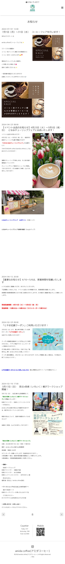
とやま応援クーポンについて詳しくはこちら (15, 370)
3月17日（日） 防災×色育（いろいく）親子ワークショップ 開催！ (33, 388)
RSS (33, 557)
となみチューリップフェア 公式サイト (14, 220)
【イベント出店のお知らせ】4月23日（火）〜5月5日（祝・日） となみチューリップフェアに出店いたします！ (32, 129)
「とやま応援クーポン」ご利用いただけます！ (25, 325)
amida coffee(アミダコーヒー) (32, 551)
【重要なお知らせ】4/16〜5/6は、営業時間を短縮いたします (32, 281)
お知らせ (32, 22)
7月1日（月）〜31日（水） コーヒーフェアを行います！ (31, 31)
